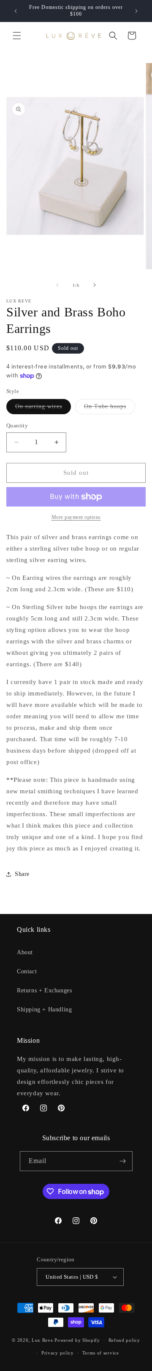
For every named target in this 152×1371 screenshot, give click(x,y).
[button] (17, 35)
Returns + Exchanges (44, 990)
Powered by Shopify (77, 1339)
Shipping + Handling (44, 1009)
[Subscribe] (123, 1161)
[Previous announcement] (15, 11)
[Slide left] (57, 285)
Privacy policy (57, 1352)
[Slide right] (94, 285)
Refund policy (124, 1340)
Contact (27, 971)
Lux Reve (42, 1339)
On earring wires (43, 408)
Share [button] (22, 874)
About (25, 952)
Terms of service (100, 1352)
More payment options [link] (76, 517)
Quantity (17, 425)
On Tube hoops (109, 408)
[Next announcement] (136, 11)
